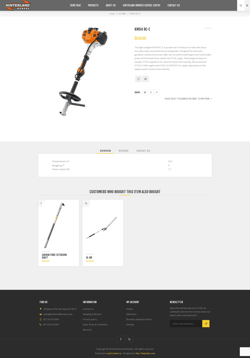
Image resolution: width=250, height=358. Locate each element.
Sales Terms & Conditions (95, 324)
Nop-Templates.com (145, 353)
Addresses (131, 314)
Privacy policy (90, 319)
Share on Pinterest (156, 92)
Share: (137, 92)
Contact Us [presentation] (143, 150)
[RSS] (129, 339)
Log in (249, 3)
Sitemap (130, 324)
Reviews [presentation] (124, 150)
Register (249, 8)
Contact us (88, 309)
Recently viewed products (139, 319)
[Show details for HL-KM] (102, 227)
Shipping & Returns (92, 314)
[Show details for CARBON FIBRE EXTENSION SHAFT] (58, 227)
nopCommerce (114, 353)
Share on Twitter (145, 92)
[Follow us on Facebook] (120, 339)
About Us (87, 329)
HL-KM (89, 257)
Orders (129, 309)
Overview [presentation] (105, 150)
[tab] (105, 151)
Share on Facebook (151, 92)
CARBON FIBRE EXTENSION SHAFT (54, 256)
